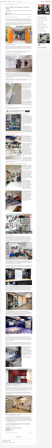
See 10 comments (18, 436)
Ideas (13, 1)
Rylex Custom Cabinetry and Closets (17, 136)
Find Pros (4, 1)
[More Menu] (31, 17)
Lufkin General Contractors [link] (41, 28)
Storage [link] (10, 4)
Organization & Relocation (18, 114)
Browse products (8, 430)
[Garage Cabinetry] (19, 63)
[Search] (17, 1)
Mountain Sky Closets (18, 347)
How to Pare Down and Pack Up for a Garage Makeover (13, 53)
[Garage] (19, 223)
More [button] (31, 14)
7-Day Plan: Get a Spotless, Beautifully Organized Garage (14, 427)
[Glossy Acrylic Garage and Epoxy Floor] (19, 377)
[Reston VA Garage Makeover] (19, 404)
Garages (14, 442)
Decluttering (10, 442)
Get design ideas (8, 428)
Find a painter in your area (9, 81)
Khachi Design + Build (29, 242)
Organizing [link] (7, 4)
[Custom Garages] (14, 356)
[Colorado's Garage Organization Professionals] (14, 122)
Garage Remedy (19, 191)
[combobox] (28, 1)
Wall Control (30, 269)
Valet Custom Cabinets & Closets (28, 369)
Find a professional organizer (10, 429)
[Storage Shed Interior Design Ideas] (14, 176)
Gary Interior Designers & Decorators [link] (42, 18)
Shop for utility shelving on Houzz (10, 134)
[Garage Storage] (19, 301)
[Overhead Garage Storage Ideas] (14, 201)
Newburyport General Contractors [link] (42, 30)
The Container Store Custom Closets (27, 214)
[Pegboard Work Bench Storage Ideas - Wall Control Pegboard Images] (19, 276)
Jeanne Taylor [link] (10, 13)
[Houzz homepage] (1, 1)
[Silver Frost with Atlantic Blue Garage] (19, 325)
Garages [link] (16, 4)
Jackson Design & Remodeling (28, 26)
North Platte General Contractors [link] (42, 24)
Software (9, 1)
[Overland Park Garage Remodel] (14, 93)
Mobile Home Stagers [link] (40, 21)
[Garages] (14, 148)
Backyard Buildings (19, 165)
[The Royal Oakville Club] (19, 250)
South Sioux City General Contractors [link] (42, 31)
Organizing (4, 442)
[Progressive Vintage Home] (19, 34)
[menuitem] (5, 1)
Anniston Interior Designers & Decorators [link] (43, 27)
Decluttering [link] (12, 4)
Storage (7, 442)
